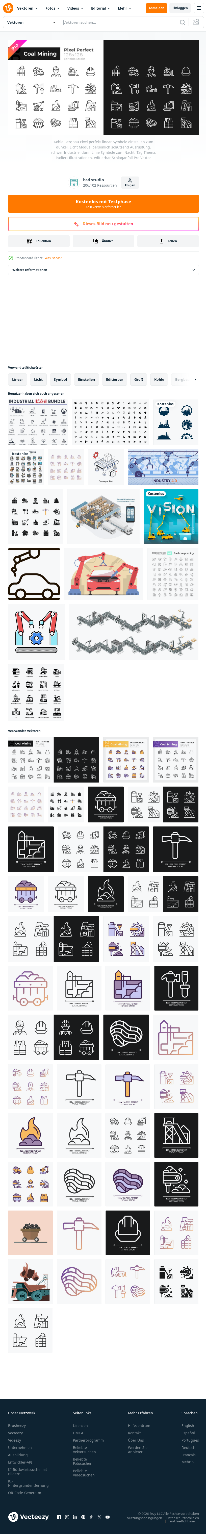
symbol (60, 377)
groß (138, 377)
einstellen (86, 377)
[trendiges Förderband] (106, 465)
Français (185, 1452)
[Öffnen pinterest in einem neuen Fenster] (83, 1515)
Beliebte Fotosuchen (82, 1459)
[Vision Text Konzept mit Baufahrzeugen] (171, 514)
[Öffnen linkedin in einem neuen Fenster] (75, 1515)
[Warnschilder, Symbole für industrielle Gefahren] (110, 420)
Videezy (14, 1438)
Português (186, 1438)
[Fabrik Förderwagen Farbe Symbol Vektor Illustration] (36, 630)
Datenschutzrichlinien (179, 1516)
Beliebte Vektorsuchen (84, 1447)
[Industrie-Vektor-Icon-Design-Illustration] (175, 420)
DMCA (78, 1430)
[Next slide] (187, 378)
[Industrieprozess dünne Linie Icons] (26, 465)
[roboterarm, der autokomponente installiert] (103, 572)
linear (17, 377)
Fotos (50, 8)
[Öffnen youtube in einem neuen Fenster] (108, 1515)
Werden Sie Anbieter (137, 1447)
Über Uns (136, 1438)
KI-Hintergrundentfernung (28, 1481)
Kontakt (134, 1430)
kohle (159, 377)
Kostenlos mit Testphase (103, 203)
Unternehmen (20, 1445)
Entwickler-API (20, 1460)
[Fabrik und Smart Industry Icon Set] (36, 691)
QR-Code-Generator (24, 1490)
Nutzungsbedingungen (140, 1516)
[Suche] (182, 22)
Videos (73, 8)
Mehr (122, 8)
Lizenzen (80, 1423)
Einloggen (180, 8)
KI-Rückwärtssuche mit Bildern (27, 1469)
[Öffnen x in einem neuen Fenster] (99, 1515)
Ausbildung (18, 1452)
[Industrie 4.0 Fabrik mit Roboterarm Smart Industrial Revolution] (163, 465)
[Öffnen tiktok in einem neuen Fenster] (91, 1515)
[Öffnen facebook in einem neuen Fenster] (59, 1515)
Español (184, 1430)
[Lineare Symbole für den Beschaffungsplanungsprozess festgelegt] (172, 572)
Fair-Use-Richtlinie (177, 1519)
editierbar (114, 377)
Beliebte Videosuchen (84, 1470)
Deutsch (185, 1445)
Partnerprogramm (88, 1438)
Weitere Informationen (29, 268)
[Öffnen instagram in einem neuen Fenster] (67, 1515)
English (184, 1423)
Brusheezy (17, 1423)
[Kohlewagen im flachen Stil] (30, 1231)
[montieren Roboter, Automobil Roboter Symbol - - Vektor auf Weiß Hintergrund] (34, 572)
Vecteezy (15, 1430)
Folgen (130, 185)
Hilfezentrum (139, 1423)
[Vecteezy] (8, 8)
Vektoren (25, 8)
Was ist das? (53, 258)
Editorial (98, 8)
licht (38, 377)
